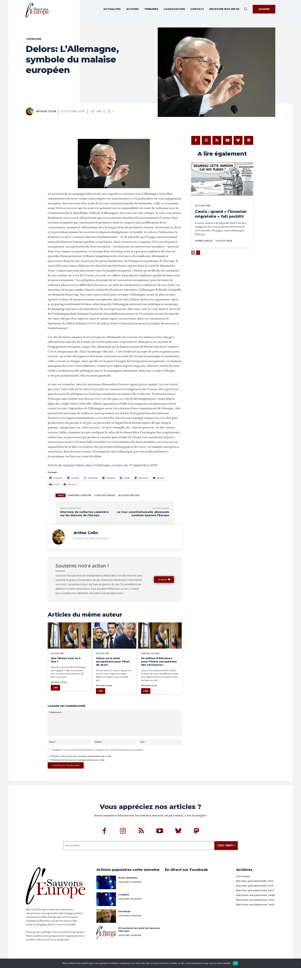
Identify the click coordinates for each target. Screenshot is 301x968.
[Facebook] (195, 140)
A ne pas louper (150, 653)
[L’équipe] (106, 899)
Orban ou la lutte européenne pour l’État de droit (112, 661)
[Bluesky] (238, 140)
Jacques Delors (129, 495)
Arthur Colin (46, 111)
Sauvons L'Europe (129, 882)
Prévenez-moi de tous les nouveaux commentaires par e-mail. (81, 756)
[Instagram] (206, 140)
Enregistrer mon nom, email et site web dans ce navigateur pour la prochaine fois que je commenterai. (98, 750)
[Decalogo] (106, 916)
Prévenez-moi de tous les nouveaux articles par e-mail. (78, 760)
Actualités (57, 653)
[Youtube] (227, 140)
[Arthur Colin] (30, 111)
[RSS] (217, 140)
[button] (245, 9)
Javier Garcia (204, 240)
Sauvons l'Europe (129, 915)
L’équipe (123, 894)
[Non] (297, 963)
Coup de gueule (104, 495)
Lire (55, 687)
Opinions (33, 39)
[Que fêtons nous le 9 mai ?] (69, 635)
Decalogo (124, 911)
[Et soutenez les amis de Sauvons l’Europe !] (106, 933)
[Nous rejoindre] (106, 882)
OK (235, 963)
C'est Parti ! (226, 845)
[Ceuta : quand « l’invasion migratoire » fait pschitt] (222, 180)
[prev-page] (193, 252)
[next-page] (198, 252)
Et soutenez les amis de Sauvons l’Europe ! (139, 929)
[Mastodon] (248, 140)
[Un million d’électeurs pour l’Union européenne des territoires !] (160, 635)
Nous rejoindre (127, 877)
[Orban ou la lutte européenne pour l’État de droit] (114, 635)
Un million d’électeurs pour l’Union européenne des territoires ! (159, 661)
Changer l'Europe (79, 495)
